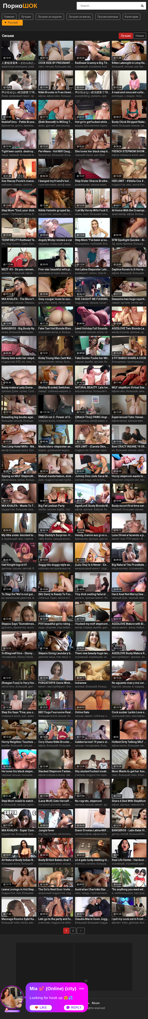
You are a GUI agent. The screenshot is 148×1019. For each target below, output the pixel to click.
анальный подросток (51, 893)
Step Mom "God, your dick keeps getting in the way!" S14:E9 (19, 210)
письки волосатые (65, 538)
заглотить (98, 479)
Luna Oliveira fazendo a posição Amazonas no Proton (129, 535)
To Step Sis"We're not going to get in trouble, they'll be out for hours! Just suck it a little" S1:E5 (19, 594)
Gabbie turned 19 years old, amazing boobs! (92, 741)
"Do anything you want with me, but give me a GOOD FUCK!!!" (129, 889)
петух (62, 302)
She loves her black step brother (92, 151)
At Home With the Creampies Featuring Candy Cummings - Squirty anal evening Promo (129, 210)
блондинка (82, 243)
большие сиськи (65, 66)
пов (18, 893)
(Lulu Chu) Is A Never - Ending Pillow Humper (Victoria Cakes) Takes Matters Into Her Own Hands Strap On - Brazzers (92, 564)
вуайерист (81, 273)
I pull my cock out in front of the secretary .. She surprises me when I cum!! (129, 919)
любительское (123, 893)
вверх (64, 273)
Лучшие (26, 16)
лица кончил (46, 361)
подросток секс (121, 184)
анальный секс (13, 538)
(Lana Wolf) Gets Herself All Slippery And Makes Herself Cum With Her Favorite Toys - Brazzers (55, 800)
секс (41, 66)
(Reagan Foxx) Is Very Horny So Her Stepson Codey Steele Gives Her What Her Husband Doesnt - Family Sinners (19, 682)
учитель (80, 775)
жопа (100, 332)
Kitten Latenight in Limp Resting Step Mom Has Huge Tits (129, 62)
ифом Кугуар (33, 273)
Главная (9, 16)
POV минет (133, 538)
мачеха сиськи (84, 804)
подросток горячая (87, 450)
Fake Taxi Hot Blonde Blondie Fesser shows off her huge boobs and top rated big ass (55, 328)
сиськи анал (98, 184)
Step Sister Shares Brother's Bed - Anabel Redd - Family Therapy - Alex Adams (92, 180)
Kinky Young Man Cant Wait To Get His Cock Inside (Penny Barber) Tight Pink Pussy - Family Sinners (55, 358)
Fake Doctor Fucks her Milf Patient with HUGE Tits (92, 358)
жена (78, 214)
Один (24, 243)
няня (115, 125)
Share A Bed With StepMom (129, 800)
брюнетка (8, 125)
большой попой (103, 391)
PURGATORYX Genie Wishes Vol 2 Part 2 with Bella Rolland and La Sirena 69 (55, 682)
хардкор (43, 243)
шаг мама (140, 66)
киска (70, 302)
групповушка (135, 361)
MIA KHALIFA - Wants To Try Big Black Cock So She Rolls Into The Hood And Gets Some (19, 505)
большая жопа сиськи (52, 715)
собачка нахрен (58, 391)
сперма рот (63, 420)
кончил (6, 273)
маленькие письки (35, 125)
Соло (31, 391)
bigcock (116, 686)
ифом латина (101, 834)
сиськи (128, 66)
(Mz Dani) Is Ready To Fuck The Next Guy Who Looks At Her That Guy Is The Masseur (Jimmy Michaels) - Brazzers (55, 594)
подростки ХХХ (11, 361)
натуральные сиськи (63, 568)
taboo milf (72, 775)
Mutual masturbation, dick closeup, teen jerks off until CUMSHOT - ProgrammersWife (55, 476)
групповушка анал (50, 863)
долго (19, 125)
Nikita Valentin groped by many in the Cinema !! (55, 210)
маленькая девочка (18, 597)
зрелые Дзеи (10, 391)
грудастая (44, 214)
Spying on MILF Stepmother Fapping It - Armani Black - (19, 476)
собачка (43, 568)
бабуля (98, 509)
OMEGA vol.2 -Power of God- (55, 417)
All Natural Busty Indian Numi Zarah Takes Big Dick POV (19, 860)
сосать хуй (106, 302)
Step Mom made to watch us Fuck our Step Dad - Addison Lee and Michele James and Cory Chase (19, 800)
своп (86, 214)
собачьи (43, 597)
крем (105, 95)
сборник (51, 627)
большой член (128, 775)
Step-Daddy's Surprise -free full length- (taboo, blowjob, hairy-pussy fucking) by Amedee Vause (55, 535)
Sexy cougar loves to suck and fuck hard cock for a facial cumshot (55, 299)
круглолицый (107, 538)
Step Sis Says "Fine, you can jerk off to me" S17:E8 (19, 712)
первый (14, 155)
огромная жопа (98, 66)
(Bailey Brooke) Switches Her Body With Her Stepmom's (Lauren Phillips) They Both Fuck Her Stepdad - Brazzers (55, 387)
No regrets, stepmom (88, 800)
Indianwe (80, 682)
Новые (140, 35)
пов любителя (66, 627)
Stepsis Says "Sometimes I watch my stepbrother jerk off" (19, 623)
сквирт (42, 391)
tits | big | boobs (11, 243)
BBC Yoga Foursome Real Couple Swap (55, 712)
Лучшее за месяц (80, 16)
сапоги (27, 184)
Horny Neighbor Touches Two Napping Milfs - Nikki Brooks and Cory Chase (19, 741)
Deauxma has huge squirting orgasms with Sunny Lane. (129, 299)
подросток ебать (62, 922)
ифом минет (119, 627)
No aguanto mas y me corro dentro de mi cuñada (129, 682)
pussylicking (82, 95)
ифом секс (53, 95)
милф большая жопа (15, 450)
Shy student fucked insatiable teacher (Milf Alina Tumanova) (92, 771)
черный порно (84, 155)
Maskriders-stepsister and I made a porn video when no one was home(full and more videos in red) (55, 446)
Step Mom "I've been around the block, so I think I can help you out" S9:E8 (92, 240)
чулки (23, 391)
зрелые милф (136, 420)
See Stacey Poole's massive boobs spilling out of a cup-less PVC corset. (19, 180)
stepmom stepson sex (125, 479)
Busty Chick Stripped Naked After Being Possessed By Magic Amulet (129, 121)
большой (117, 66)
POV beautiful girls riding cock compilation (55, 623)
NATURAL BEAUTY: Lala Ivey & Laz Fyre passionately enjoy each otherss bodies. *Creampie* (92, 387)
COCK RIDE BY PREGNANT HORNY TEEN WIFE (55, 62)
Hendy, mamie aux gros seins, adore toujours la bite (92, 535)
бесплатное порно (95, 125)
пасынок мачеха (32, 775)
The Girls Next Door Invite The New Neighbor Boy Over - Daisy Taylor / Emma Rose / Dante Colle (55, 889)
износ (93, 273)
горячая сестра (34, 538)
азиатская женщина (14, 66)
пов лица (62, 656)
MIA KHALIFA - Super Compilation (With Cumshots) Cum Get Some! (19, 830)
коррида (140, 686)
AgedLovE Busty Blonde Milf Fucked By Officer (92, 505)
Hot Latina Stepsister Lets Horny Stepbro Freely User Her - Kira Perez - (92, 269)
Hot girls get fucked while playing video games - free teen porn (92, 121)
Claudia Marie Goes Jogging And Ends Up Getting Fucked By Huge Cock (92, 919)
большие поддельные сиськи (106, 922)
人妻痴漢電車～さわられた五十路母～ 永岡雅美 (19, 62)
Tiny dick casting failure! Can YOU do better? (92, 594)
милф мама (64, 184)
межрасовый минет (87, 568)
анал (41, 125)
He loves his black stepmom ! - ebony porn (19, 771)
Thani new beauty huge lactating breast (92, 653)
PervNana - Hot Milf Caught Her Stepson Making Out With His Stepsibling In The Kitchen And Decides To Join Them (55, 151)
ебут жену (50, 302)
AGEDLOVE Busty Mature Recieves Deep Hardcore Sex (129, 653)
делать (79, 597)
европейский (109, 450)
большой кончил (107, 863)
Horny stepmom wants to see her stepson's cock (129, 476)
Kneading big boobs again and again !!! (19, 417)
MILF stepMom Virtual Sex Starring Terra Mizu (129, 387)
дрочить (7, 627)
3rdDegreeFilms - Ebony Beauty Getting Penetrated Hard (19, 653)
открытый (56, 243)
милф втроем (120, 332)
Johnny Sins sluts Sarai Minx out (92, 476)
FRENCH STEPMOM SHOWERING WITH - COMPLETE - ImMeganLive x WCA (129, 151)
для (40, 302)
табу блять (45, 538)
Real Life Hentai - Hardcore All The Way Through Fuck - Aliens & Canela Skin (129, 860)
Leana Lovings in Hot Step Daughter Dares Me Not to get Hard (19, 889)
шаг (24, 715)
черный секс (136, 597)
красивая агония (49, 273)
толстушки (72, 509)
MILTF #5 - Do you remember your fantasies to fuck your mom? (19, 269)
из (23, 361)
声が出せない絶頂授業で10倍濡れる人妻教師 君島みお (92, 92)
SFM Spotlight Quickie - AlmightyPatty (129, 240)
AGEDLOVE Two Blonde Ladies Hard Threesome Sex (129, 328)
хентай (26, 568)
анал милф (119, 214)
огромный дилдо (136, 863)
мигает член (120, 922)
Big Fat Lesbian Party (51, 505)
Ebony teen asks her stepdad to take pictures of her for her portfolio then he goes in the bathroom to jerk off (19, 358)
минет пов (118, 538)
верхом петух (83, 391)
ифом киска (119, 420)
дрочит (50, 125)
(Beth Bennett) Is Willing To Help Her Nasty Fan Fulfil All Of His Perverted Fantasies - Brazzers (55, 121)
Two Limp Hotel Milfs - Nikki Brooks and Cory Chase (19, 446)
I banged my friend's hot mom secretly (55, 180)
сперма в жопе (11, 715)
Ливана (29, 302)
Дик (41, 479)
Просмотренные (108, 16)
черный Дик (119, 597)
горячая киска (99, 893)
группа (31, 804)
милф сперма (83, 627)
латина (90, 863)
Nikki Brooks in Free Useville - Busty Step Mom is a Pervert (55, 92)
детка (115, 834)
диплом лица (46, 656)
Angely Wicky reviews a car (55, 240)
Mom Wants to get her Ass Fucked (129, 771)
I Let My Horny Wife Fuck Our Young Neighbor (92, 210)
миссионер (63, 125)
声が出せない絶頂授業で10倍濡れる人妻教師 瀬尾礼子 (19, 92)
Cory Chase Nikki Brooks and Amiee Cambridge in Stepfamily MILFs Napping (55, 741)
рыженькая (82, 184)
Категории (131, 16)
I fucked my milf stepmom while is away (92, 623)
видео (131, 95)
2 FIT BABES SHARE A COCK (129, 358)
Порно (13, 5)
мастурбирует (121, 656)
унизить (33, 66)
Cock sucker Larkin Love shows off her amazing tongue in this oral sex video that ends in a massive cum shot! (129, 712)
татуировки (9, 656)
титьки (49, 66)
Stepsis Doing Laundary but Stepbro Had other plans (55, 653)
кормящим (96, 656)
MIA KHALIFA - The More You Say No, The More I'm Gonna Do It (19, 299)
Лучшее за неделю (50, 16)
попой (124, 834)
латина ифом (83, 834)
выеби (89, 361)
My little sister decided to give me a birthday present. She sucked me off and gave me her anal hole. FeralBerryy (19, 535)
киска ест (64, 597)
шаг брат (99, 155)
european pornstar (49, 804)
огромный (81, 66)
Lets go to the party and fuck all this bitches (55, 919)
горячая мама (47, 184)
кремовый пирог (19, 95)
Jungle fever (46, 830)
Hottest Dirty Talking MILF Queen (129, 741)
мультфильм (124, 243)
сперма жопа (46, 420)
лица (5, 155)
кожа (5, 332)
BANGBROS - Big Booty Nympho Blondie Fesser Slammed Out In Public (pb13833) (19, 328)
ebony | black (25, 656)
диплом (6, 568)
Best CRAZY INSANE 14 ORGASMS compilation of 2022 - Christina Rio (129, 446)
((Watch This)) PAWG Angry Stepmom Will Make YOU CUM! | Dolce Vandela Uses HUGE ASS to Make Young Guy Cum (92, 417)
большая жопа (29, 155)
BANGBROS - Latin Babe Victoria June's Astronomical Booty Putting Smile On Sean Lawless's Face (129, 830)
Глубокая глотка (21, 214)
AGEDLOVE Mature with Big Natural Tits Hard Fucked (129, 623)
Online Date (82, 712)
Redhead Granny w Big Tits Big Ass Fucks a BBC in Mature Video (92, 62)
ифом (41, 95)
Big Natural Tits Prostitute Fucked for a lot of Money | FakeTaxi (129, 564)
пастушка (140, 893)
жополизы (33, 627)
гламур (17, 184)
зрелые (35, 95)
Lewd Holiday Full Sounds (91, 328)
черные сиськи (11, 775)
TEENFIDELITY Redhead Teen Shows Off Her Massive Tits (19, 240)
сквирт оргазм (121, 302)
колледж (117, 95)
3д (113, 243)
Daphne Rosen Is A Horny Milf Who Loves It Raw (129, 269)
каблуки (7, 184)
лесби (42, 509)
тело (139, 95)
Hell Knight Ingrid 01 (14, 564)
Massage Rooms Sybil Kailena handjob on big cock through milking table (19, 919)
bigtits (60, 509)
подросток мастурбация (60, 479)
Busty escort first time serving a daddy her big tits (129, 505)
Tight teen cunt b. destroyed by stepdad (19, 151)
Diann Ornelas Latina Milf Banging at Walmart (92, 830)
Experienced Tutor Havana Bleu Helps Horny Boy (129, 417)
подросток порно (97, 775)
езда (88, 479)
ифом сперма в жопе (125, 155)
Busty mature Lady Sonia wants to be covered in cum (19, 387)
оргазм (98, 361)
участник (44, 922)
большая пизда (35, 479)
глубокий (96, 243)
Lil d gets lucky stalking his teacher (92, 860)
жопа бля (139, 184)
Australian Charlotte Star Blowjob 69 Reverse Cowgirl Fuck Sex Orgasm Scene (92, 889)
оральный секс (121, 715)
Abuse (96, 1003)
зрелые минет (94, 597)
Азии (5, 95)
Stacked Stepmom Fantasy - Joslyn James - (55, 771)
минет (5, 214)
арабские (7, 302)
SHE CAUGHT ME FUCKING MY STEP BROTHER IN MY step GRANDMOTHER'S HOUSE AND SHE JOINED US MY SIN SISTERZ (92, 299)
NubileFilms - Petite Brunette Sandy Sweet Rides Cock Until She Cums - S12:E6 (19, 121)
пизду (85, 893)
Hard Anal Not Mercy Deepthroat (129, 594)
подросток (81, 302)
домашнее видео (58, 450)
